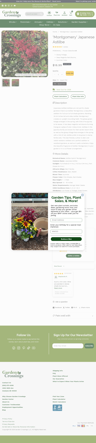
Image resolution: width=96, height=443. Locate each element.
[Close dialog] (82, 195)
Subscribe (66, 239)
